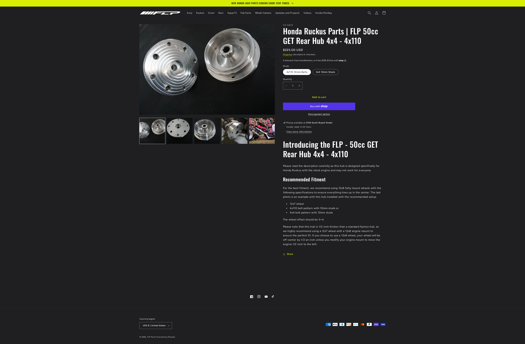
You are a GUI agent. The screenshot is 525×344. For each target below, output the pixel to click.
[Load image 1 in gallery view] (152, 131)
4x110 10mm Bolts (296, 72)
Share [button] (290, 254)
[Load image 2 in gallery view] (179, 131)
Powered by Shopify (166, 337)
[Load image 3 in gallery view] (207, 131)
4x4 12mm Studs (325, 72)
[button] (369, 13)
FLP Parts (151, 337)
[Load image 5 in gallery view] (262, 131)
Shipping (287, 54)
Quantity (287, 79)
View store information (299, 131)
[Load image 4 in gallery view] (234, 131)
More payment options (319, 114)
